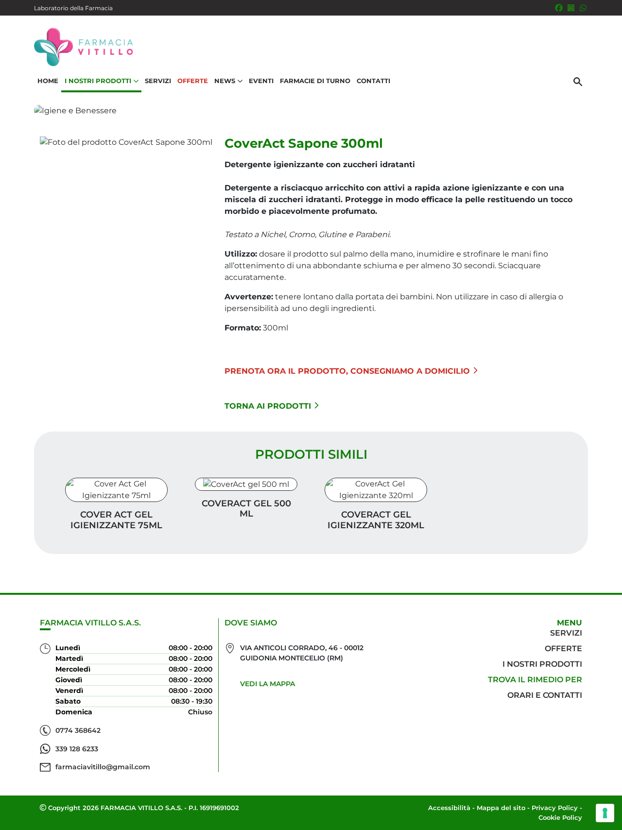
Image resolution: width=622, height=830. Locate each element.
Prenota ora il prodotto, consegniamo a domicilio (347, 371)
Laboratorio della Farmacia (73, 8)
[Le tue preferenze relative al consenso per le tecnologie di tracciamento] (605, 813)
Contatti (373, 81)
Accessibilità (449, 808)
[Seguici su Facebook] (559, 8)
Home (47, 81)
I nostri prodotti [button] (98, 81)
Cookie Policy (560, 817)
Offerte (192, 81)
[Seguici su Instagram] (571, 8)
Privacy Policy (555, 808)
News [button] (224, 81)
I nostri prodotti (542, 664)
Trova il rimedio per (535, 679)
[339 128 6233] (583, 8)
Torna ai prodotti (268, 406)
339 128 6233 (76, 748)
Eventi (261, 81)
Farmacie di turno (315, 81)
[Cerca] (578, 81)
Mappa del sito (501, 808)
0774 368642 (78, 730)
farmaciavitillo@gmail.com (102, 766)
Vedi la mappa (267, 683)
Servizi (158, 81)
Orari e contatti (544, 695)
